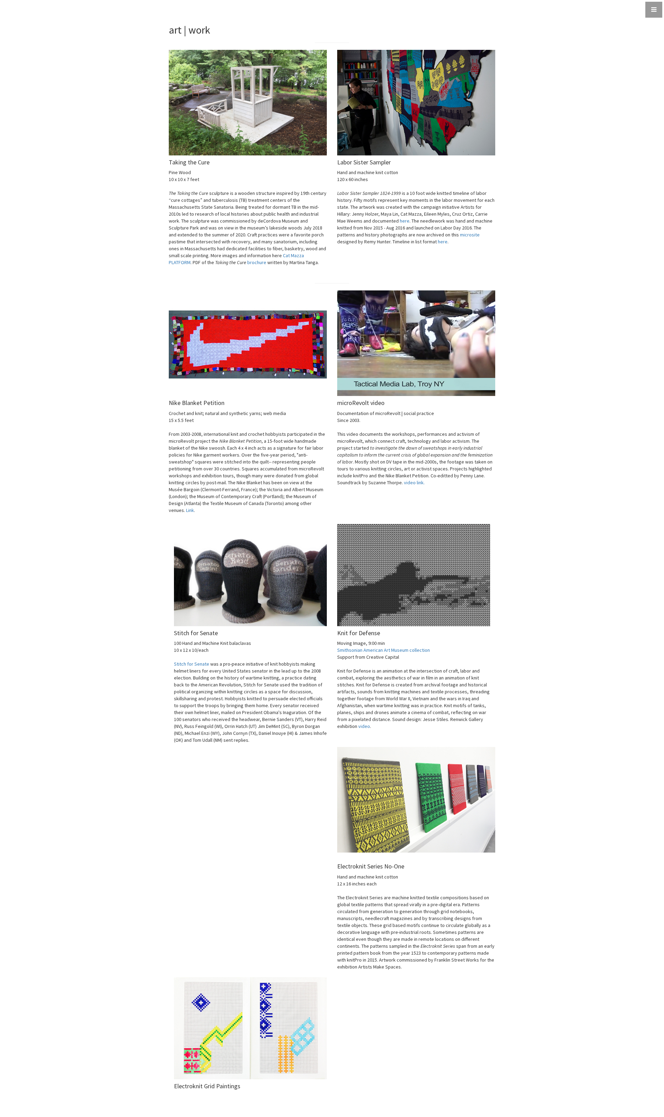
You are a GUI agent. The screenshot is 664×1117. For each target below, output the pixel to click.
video (364, 726)
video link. (414, 482)
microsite (470, 235)
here (404, 221)
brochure (256, 262)
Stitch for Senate (191, 664)
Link (190, 510)
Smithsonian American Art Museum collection (383, 650)
